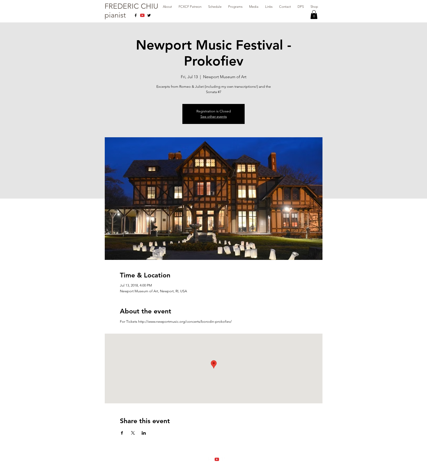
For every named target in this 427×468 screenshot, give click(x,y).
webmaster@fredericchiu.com (213, 464)
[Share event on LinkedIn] (144, 433)
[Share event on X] (133, 433)
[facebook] (135, 15)
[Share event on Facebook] (122, 433)
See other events (213, 116)
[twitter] (149, 15)
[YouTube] (142, 15)
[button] (314, 14)
